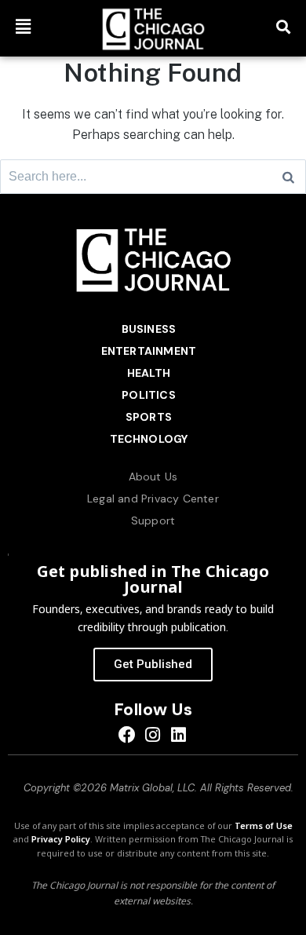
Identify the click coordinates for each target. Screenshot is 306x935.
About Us (153, 476)
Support (153, 520)
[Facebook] (127, 734)
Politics (149, 395)
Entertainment (149, 351)
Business (149, 329)
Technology (149, 439)
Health (148, 373)
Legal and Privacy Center (153, 498)
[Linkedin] (178, 734)
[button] (23, 26)
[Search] (288, 176)
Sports (149, 417)
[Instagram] (153, 734)
